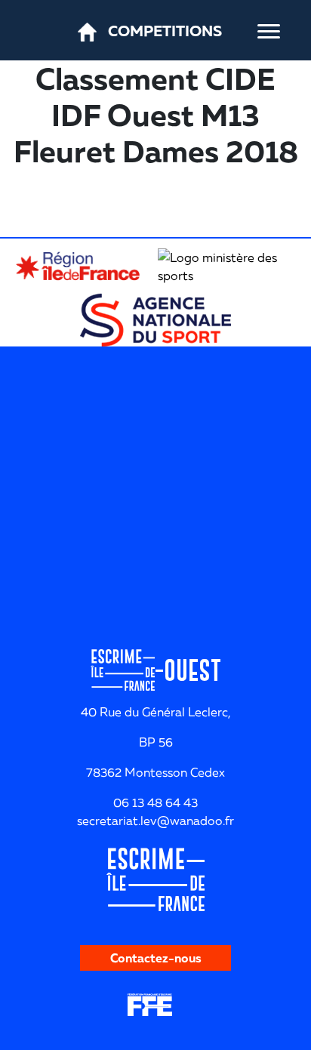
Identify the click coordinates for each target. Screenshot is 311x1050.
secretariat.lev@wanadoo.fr (155, 820)
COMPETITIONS (165, 30)
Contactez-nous (156, 957)
